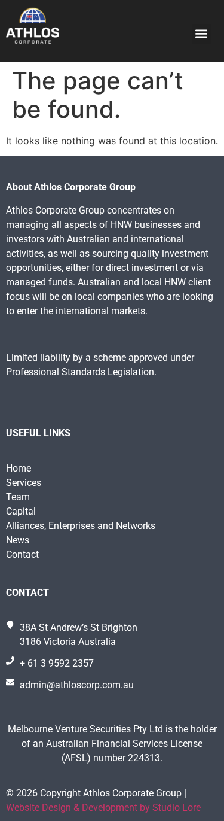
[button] (201, 34)
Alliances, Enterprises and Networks (80, 525)
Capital (21, 511)
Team (18, 497)
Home (18, 468)
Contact (22, 554)
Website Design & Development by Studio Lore (103, 807)
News (17, 540)
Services (23, 482)
